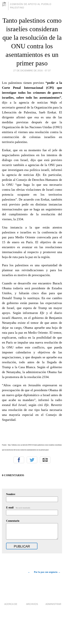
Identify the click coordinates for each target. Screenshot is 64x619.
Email (45, 460)
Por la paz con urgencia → (47, 572)
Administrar (53, 604)
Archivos (32, 604)
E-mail (18, 507)
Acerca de (10, 604)
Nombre (10, 494)
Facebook (19, 460)
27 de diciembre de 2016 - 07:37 (32, 70)
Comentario (12, 520)
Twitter (32, 460)
